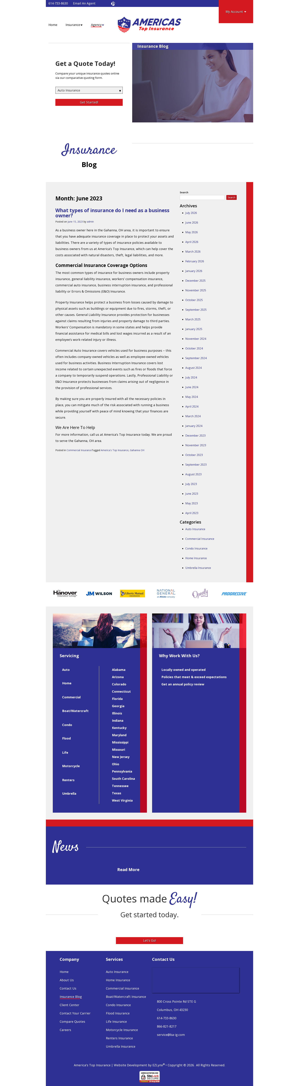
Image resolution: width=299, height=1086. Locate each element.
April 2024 (191, 406)
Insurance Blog (71, 997)
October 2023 (194, 455)
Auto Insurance (195, 529)
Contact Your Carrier (75, 1013)
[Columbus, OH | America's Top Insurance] (149, 24)
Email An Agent (84, 3)
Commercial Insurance (79, 450)
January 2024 (193, 426)
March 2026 (193, 251)
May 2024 (191, 397)
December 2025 (195, 281)
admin (90, 221)
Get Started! (89, 102)
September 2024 (196, 358)
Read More (129, 869)
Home (52, 25)
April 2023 (191, 513)
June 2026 (191, 222)
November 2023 (195, 445)
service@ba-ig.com (171, 1035)
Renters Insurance (119, 1038)
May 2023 (191, 503)
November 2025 (195, 290)
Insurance (73, 25)
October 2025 (194, 300)
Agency (96, 25)
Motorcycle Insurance (122, 1030)
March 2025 (193, 319)
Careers (65, 1030)
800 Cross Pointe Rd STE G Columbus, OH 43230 (176, 1005)
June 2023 (191, 494)
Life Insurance (116, 1021)
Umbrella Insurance (198, 568)
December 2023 (195, 435)
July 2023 (191, 484)
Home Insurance (196, 558)
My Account (235, 12)
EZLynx (157, 1065)
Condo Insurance (196, 548)
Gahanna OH (137, 450)
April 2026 (191, 242)
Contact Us (68, 988)
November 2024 (195, 339)
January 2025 (193, 329)
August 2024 (193, 368)
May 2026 (191, 232)
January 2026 (193, 271)
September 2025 (196, 310)
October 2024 (194, 348)
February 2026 (194, 261)
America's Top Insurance (115, 450)
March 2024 (193, 416)
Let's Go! (149, 940)
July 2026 (191, 213)
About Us (67, 980)
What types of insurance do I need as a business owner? (112, 213)
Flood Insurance (118, 1013)
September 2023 (196, 464)
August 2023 (193, 474)
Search (184, 192)
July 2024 (191, 377)
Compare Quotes (72, 1021)
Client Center (69, 1005)
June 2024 (191, 387)
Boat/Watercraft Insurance (126, 997)
